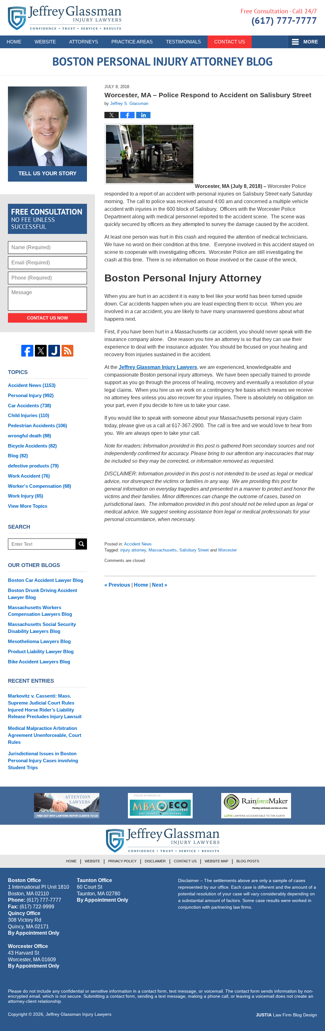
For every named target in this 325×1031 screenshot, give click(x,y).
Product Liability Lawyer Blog (41, 651)
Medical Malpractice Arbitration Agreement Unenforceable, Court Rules (44, 735)
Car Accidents (29, 405)
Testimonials (183, 41)
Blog (18, 455)
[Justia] (54, 351)
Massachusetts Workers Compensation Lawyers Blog (40, 611)
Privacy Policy (122, 861)
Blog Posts (247, 861)
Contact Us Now (47, 317)
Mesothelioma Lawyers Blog (39, 641)
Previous (117, 585)
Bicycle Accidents (32, 445)
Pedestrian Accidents (37, 425)
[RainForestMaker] (256, 805)
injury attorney (133, 550)
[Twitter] (41, 351)
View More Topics (27, 506)
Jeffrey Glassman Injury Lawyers (158, 367)
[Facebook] (27, 351)
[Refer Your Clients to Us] (66, 805)
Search (81, 544)
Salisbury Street (194, 550)
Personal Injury (31, 395)
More (310, 41)
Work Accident (29, 476)
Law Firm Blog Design (286, 1014)
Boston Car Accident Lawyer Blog (45, 580)
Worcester (227, 550)
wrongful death (29, 435)
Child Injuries (28, 415)
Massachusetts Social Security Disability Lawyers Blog (42, 628)
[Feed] (67, 351)
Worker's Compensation (39, 486)
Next (159, 585)
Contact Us (229, 41)
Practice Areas (132, 41)
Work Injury (25, 496)
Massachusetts (163, 550)
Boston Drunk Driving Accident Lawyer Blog (42, 594)
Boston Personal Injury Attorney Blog (64, 18)
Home (14, 41)
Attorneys (83, 41)
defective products (33, 465)
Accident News (138, 544)
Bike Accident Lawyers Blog (39, 661)
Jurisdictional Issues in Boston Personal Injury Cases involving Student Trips (43, 760)
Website (45, 41)
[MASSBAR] (160, 805)
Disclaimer (155, 861)
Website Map (216, 861)
